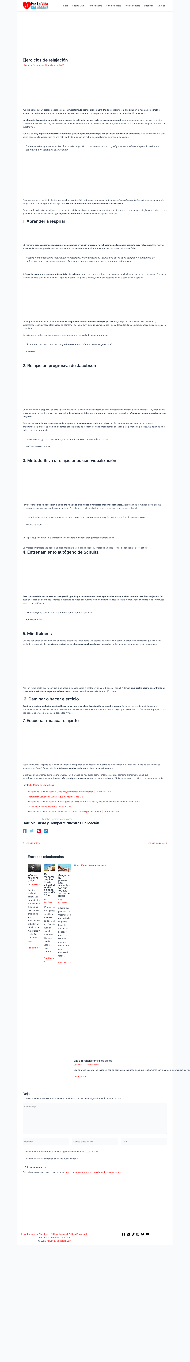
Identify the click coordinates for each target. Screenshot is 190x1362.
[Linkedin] (46, 831)
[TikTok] (133, 1234)
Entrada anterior (32, 843)
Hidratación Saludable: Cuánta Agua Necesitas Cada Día (55, 796)
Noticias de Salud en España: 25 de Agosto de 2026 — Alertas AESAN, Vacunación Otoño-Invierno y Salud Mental (84, 801)
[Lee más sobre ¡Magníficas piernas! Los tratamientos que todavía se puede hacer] (64, 867)
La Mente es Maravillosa (42, 785)
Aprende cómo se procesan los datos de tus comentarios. (94, 1172)
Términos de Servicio (48, 1237)
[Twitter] (32, 831)
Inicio (23, 1234)
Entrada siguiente (157, 843)
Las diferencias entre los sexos (93, 1060)
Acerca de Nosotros (38, 1234)
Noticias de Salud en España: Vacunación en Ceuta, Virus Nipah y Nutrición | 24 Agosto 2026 (73, 811)
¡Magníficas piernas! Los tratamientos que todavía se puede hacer (64, 885)
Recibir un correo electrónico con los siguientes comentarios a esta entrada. (62, 1151)
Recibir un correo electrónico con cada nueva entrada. (51, 1158)
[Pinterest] (39, 831)
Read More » (34, 947)
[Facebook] (24, 831)
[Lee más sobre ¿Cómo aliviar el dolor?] (34, 867)
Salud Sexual (79, 1065)
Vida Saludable (34, 884)
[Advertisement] (95, 38)
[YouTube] (147, 1234)
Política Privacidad (78, 1234)
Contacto (65, 1237)
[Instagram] (128, 1234)
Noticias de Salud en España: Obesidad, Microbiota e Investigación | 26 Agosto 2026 (69, 791)
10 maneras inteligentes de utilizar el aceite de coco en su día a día (49, 885)
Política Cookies (59, 1234)
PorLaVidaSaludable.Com (59, 1241)
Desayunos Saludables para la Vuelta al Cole (49, 806)
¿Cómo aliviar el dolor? (33, 878)
